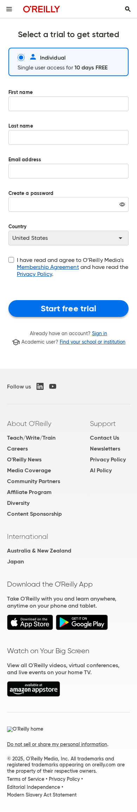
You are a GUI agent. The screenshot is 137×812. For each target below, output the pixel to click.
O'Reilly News (24, 459)
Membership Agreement (48, 267)
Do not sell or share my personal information (57, 744)
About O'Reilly (29, 423)
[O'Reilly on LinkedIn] (40, 386)
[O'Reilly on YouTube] (52, 386)
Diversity (18, 503)
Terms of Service (25, 779)
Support (103, 423)
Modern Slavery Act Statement (42, 795)
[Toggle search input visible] (127, 9)
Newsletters (105, 448)
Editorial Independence (33, 787)
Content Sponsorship (34, 513)
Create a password (30, 206)
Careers (17, 448)
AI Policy (101, 470)
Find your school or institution (92, 342)
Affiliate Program (29, 492)
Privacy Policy (34, 274)
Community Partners (33, 481)
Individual (53, 57)
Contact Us (104, 437)
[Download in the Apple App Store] (30, 628)
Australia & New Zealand (39, 550)
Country (17, 227)
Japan (15, 561)
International (27, 536)
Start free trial (69, 308)
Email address (24, 160)
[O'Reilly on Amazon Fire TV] (33, 694)
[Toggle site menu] (9, 9)
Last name (20, 126)
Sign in (99, 333)
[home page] (41, 9)
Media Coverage (29, 470)
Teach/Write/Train (31, 437)
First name (20, 92)
